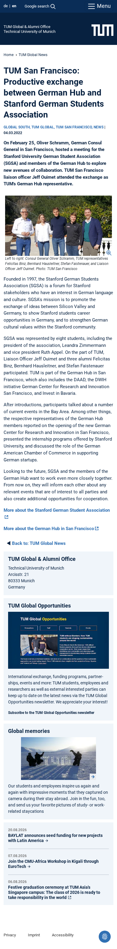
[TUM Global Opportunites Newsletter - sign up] (58, 640)
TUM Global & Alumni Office (27, 26)
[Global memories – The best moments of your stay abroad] (58, 758)
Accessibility (63, 935)
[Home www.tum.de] (102, 30)
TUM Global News (33, 55)
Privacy (10, 935)
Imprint (34, 935)
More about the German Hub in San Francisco (49, 528)
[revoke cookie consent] (105, 937)
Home (9, 55)
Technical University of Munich (30, 31)
